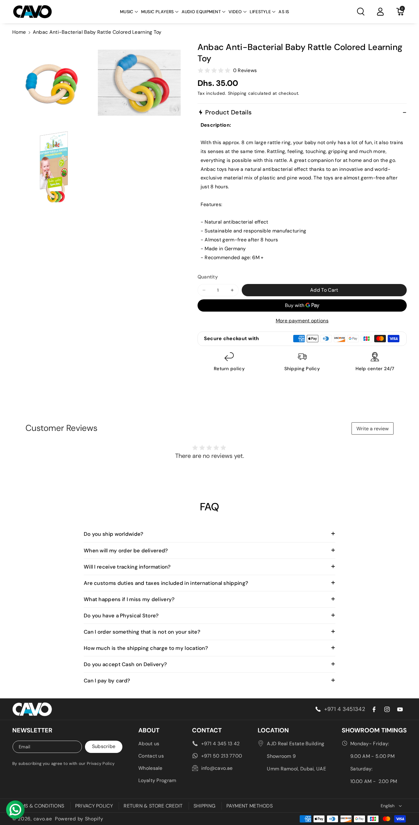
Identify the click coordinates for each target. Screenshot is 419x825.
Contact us (151, 756)
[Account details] (380, 11)
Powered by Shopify (79, 818)
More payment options (302, 320)
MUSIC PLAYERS (157, 11)
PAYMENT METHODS (249, 806)
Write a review (372, 428)
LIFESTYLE (260, 11)
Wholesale (150, 768)
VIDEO (235, 11)
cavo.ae (42, 818)
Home (19, 32)
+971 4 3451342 (344, 709)
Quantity (208, 277)
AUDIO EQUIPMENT (201, 11)
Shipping (237, 93)
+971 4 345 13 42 (220, 743)
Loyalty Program (157, 780)
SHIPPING (204, 806)
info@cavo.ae (217, 768)
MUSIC (126, 11)
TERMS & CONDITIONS (38, 806)
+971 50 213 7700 (221, 756)
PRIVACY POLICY (94, 806)
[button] (129, 11)
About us (148, 743)
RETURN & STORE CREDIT (153, 806)
